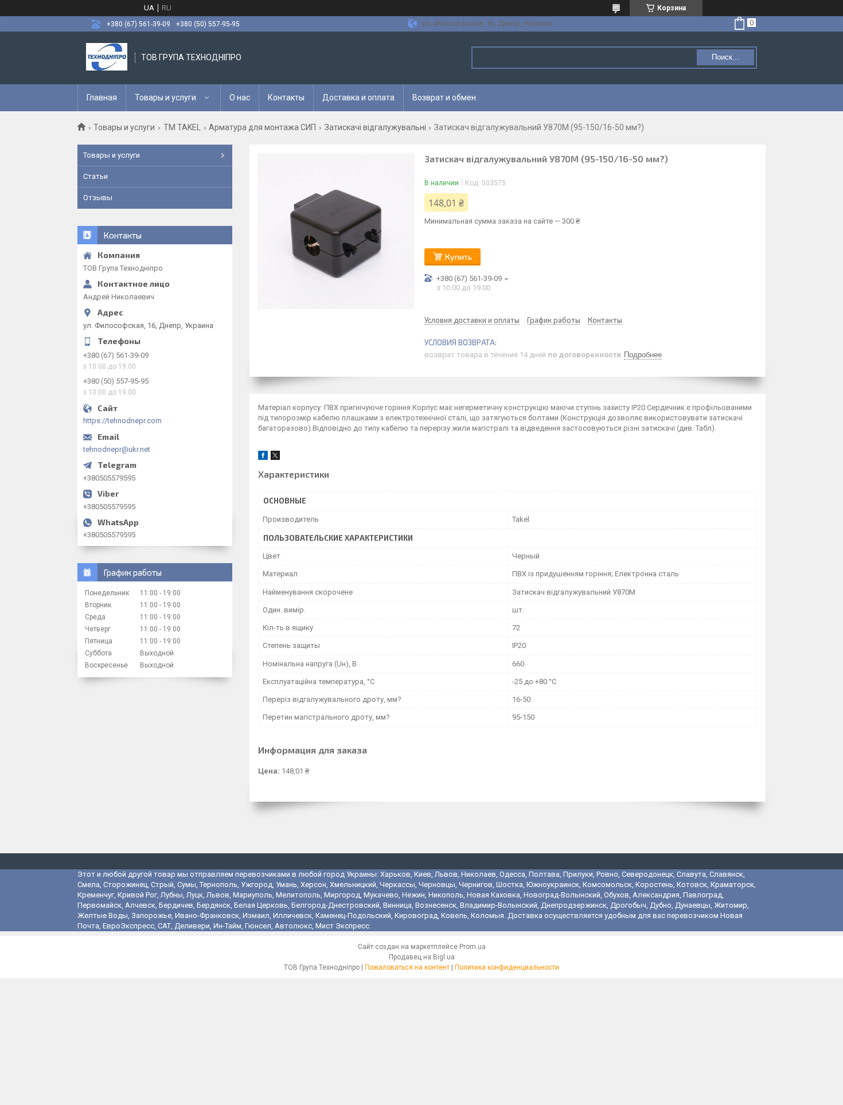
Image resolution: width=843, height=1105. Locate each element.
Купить (458, 256)
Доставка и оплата (358, 97)
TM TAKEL (182, 127)
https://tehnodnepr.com (122, 420)
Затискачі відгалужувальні (375, 127)
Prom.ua (472, 947)
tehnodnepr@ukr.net (116, 449)
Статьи (95, 176)
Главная (102, 97)
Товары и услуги (165, 97)
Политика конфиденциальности (507, 967)
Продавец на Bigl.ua (422, 957)
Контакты (286, 97)
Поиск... (725, 57)
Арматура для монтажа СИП (262, 127)
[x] (275, 457)
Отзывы (97, 197)
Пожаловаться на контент (407, 967)
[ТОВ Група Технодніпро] (106, 58)
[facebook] (263, 457)
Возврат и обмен (444, 97)
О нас (239, 97)
